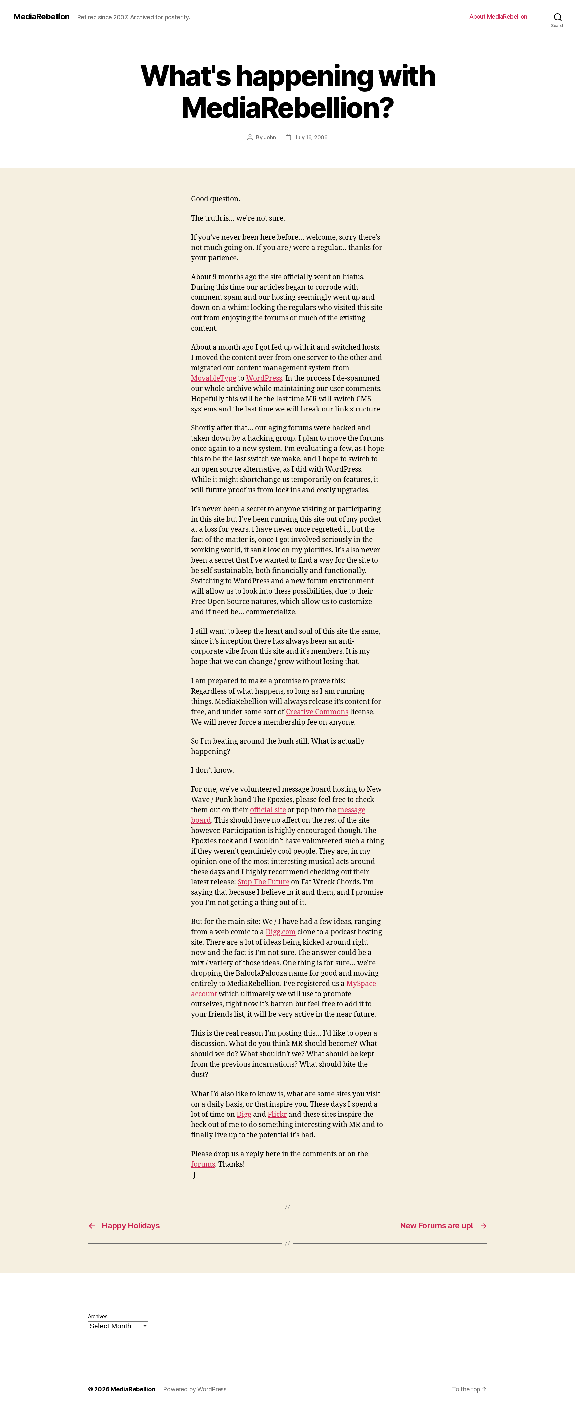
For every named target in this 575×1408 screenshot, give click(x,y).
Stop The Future (263, 882)
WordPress (264, 378)
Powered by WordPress (195, 1389)
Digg (244, 1114)
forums (203, 1164)
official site (268, 810)
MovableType (213, 378)
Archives (98, 1316)
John (270, 137)
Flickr (277, 1114)
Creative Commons (317, 712)
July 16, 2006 (311, 137)
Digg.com (281, 932)
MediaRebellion (41, 17)
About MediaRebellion (498, 16)
